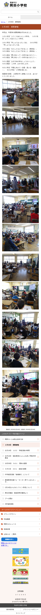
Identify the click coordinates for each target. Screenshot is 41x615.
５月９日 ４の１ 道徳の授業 (15, 469)
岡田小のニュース (10, 524)
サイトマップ (20, 613)
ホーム (10, 17)
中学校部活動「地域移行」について (17, 474)
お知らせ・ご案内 (10, 534)
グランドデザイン (10, 514)
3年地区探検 (9, 504)
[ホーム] (20, 5)
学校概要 (7, 519)
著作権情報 (10, 609)
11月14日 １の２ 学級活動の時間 (17, 450)
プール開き (9, 498)
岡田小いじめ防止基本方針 (14, 439)
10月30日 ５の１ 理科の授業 (16, 463)
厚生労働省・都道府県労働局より (16, 493)
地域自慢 (7, 529)
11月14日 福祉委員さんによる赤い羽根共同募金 (20, 457)
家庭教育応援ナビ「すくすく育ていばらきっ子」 (20, 481)
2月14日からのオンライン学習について (18, 487)
